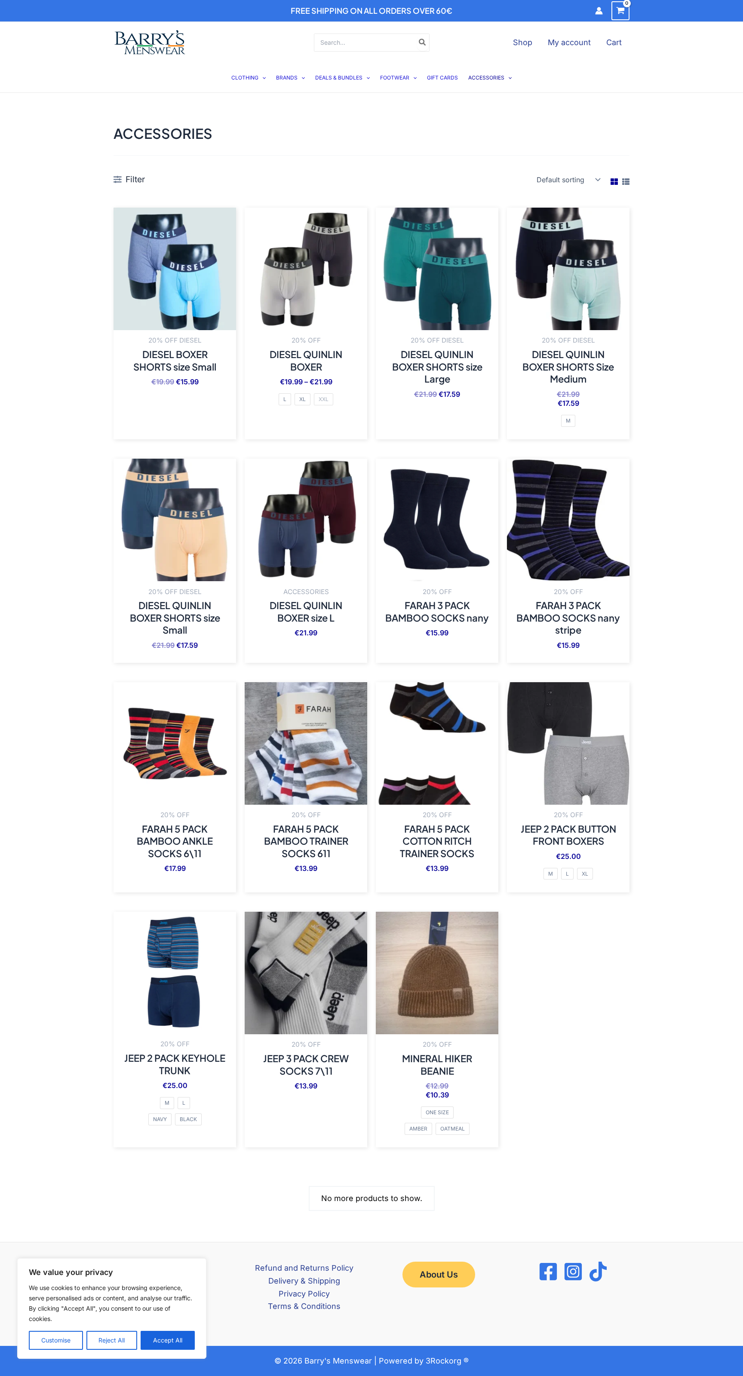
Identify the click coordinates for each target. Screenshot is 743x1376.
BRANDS (287, 77)
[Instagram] (573, 1271)
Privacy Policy (304, 1293)
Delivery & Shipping (304, 1280)
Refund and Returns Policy (304, 1267)
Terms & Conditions (304, 1306)
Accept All (167, 1340)
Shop (522, 42)
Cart (614, 42)
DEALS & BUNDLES (338, 77)
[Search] (422, 42)
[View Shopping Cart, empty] (620, 10)
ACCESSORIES (486, 77)
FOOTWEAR (394, 77)
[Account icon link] (599, 11)
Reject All (111, 1340)
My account (569, 42)
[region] (111, 1308)
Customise (56, 1340)
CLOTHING (244, 77)
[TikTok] (598, 1271)
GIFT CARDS (442, 77)
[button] (262, 77)
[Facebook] (548, 1271)
